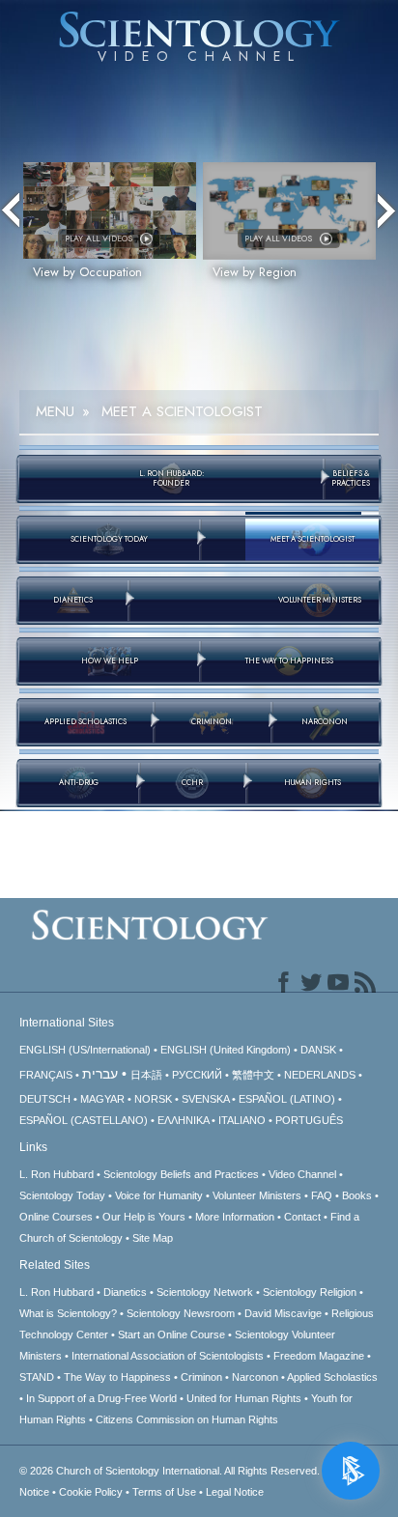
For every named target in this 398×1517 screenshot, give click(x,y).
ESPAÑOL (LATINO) (287, 1099)
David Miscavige (283, 1313)
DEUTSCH (45, 1099)
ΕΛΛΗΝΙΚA (183, 1120)
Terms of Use (164, 1492)
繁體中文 (253, 1075)
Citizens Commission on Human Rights (187, 1419)
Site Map (152, 1238)
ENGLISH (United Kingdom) (225, 1049)
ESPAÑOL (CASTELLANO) (83, 1120)
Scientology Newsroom (181, 1313)
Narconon (255, 1377)
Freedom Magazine (318, 1356)
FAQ (321, 1195)
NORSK (153, 1099)
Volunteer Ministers (257, 1195)
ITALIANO (242, 1120)
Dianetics (125, 1292)
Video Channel (302, 1174)
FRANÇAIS (45, 1075)
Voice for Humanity (159, 1195)
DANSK (318, 1049)
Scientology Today (62, 1195)
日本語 (146, 1075)
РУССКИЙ (197, 1075)
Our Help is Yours (143, 1216)
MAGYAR (102, 1099)
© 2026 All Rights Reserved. (171, 1470)
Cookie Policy (91, 1492)
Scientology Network (204, 1292)
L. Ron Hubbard (56, 1174)
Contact (302, 1216)
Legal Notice (235, 1492)
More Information (234, 1216)
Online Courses (56, 1216)
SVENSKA (205, 1099)
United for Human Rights (243, 1398)
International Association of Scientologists (167, 1356)
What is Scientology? (68, 1313)
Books (357, 1195)
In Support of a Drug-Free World (101, 1398)
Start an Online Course (171, 1334)
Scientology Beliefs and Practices (181, 1174)
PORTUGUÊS (309, 1120)
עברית (100, 1074)
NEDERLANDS (319, 1075)
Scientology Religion (309, 1292)
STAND (36, 1377)
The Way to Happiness (117, 1377)
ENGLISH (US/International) (85, 1049)
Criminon (201, 1377)
